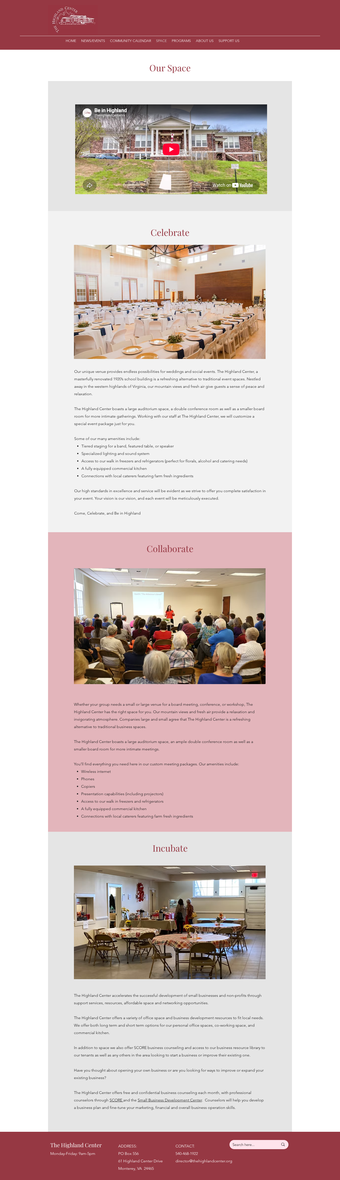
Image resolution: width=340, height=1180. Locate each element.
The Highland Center (76, 1145)
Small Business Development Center (170, 1100)
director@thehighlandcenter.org (203, 1161)
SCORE (116, 1100)
